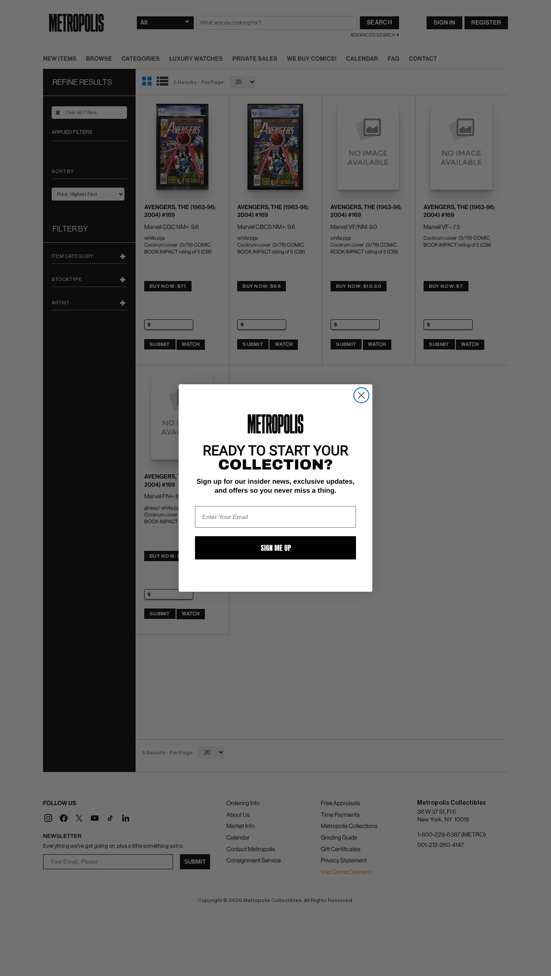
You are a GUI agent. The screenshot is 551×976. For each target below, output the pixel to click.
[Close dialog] (361, 395)
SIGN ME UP (275, 548)
